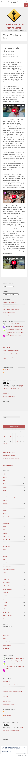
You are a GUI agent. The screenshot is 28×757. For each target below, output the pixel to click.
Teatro (4, 608)
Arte (4, 480)
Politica (4, 559)
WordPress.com (6, 648)
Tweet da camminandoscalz (9, 396)
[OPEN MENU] (2, 5)
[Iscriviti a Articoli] (3, 369)
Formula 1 (6, 605)
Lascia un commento (10, 57)
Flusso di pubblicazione (8, 641)
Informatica (6, 579)
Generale (5, 506)
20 (14, 439)
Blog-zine (5, 487)
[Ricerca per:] (11, 417)
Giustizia (5, 510)
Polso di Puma (6, 562)
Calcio (5, 602)
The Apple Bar (6, 612)
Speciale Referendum (7, 589)
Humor (4, 513)
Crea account (6, 635)
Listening (5, 533)
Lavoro (4, 526)
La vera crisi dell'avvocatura (9, 312)
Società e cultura (6, 585)
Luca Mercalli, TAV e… (11, 332)
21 (17, 439)
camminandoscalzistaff (11, 56)
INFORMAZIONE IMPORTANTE (9, 302)
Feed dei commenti (7, 645)
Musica (4, 549)
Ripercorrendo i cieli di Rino (9, 569)
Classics (4, 490)
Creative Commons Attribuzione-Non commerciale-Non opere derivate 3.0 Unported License (13, 387)
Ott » (7, 443)
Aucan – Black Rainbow (8, 316)
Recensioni (6, 553)
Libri (4, 530)
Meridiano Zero (6, 546)
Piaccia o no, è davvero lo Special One (11, 350)
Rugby (4, 572)
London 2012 (6, 536)
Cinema (5, 595)
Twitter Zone (7, 393)
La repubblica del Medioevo (9, 306)
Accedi (4, 638)
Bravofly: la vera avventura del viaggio (11, 309)
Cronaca (4, 493)
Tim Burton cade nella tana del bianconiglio (12, 353)
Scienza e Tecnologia (7, 576)
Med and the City (6, 539)
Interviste (5, 520)
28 (17, 441)
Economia (5, 500)
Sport (4, 599)
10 (4, 436)
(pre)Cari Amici (6, 474)
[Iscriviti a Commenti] (3, 373)
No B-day (5, 556)
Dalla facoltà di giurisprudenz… (18, 323)
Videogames (5, 618)
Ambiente (5, 477)
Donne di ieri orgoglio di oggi (9, 497)
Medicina (5, 543)
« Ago (4, 443)
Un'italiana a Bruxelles (8, 615)
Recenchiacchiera (7, 566)
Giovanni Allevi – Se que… (16, 335)
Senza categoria (6, 582)
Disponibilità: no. (6, 347)
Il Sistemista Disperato (8, 516)
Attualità (5, 483)
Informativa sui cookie (6, 751)
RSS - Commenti (7, 373)
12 (10, 436)
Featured (5, 503)
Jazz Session (6, 523)
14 (17, 436)
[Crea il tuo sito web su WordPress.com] (14, 1)
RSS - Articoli (7, 369)
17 (4, 439)
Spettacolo (5, 592)
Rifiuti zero (5, 362)
